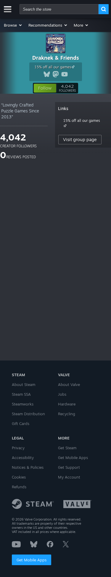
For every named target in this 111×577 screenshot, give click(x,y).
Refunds (19, 486)
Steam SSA (21, 394)
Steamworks (22, 404)
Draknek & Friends (55, 57)
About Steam (23, 384)
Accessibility (23, 457)
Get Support (69, 467)
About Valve (69, 384)
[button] (13, 25)
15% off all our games (53, 67)
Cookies (19, 477)
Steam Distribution (28, 413)
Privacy (18, 447)
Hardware (66, 404)
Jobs (62, 394)
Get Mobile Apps (31, 559)
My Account (69, 477)
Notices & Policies (28, 467)
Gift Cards (20, 423)
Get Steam (67, 447)
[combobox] (59, 9)
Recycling (66, 413)
